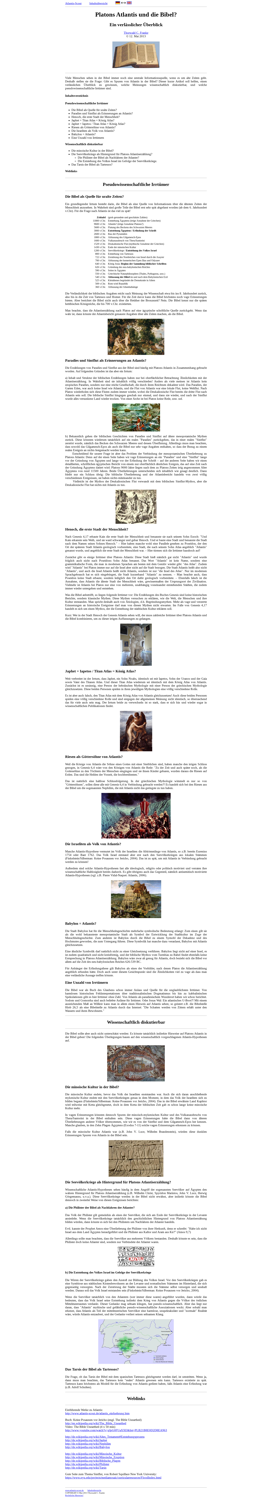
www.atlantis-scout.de (74, 1490)
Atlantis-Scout (73, 3)
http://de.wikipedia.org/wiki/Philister (87, 1464)
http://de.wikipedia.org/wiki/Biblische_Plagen (92, 1460)
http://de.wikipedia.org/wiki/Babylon (87, 1447)
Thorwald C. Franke (136, 32)
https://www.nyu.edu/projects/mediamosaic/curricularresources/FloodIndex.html (113, 1477)
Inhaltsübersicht (98, 3)
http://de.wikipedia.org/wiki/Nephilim (88, 1443)
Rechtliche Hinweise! (74, 1495)
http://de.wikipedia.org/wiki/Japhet (86, 1440)
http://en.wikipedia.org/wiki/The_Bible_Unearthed (95, 1423)
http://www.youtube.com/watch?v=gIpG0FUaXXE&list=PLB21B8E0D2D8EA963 (116, 1430)
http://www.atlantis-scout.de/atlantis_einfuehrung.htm (97, 1413)
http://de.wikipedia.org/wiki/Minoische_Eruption (94, 1457)
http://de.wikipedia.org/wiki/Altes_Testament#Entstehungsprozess (104, 1436)
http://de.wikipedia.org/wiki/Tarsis (85, 1467)
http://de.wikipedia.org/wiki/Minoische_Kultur (93, 1453)
